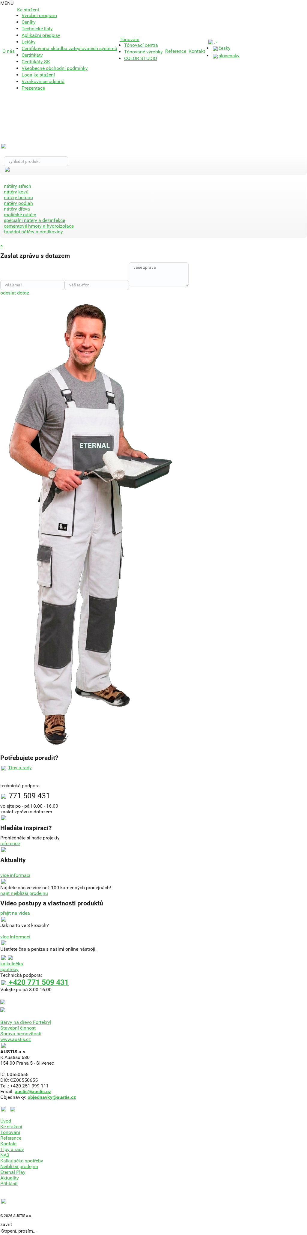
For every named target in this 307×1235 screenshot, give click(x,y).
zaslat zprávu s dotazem (26, 812)
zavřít (6, 1224)
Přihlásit (9, 1183)
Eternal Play (12, 1172)
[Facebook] (5, 1108)
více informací (15, 875)
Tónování (129, 39)
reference (10, 843)
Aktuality (9, 1178)
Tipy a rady (20, 767)
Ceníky (29, 22)
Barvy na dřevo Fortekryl (25, 1022)
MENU (6, 3)
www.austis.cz (15, 1039)
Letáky (29, 42)
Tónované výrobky (143, 52)
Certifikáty (32, 55)
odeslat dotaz (14, 293)
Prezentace (33, 88)
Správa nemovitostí (20, 1033)
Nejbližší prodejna (19, 1166)
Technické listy (37, 28)
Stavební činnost (18, 1028)
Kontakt (197, 51)
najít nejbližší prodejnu (24, 893)
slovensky (229, 55)
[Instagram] (13, 1108)
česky (225, 48)
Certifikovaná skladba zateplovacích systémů (69, 48)
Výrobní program (39, 15)
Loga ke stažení (38, 75)
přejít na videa (15, 913)
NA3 (4, 1155)
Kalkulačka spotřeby (21, 1161)
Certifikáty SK (36, 61)
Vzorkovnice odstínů (43, 81)
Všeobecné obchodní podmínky (55, 68)
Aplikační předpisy (41, 35)
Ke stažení (28, 10)
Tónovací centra (141, 45)
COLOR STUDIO (140, 58)
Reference (175, 51)
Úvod (5, 1121)
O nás (8, 51)
